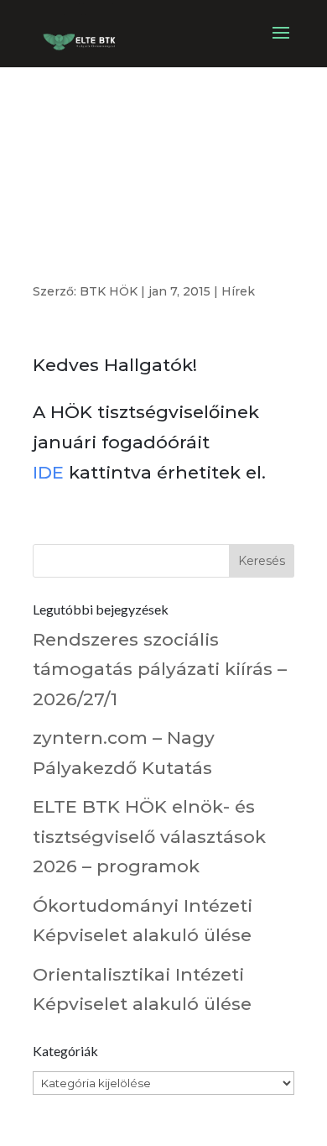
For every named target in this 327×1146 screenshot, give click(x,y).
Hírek (238, 291)
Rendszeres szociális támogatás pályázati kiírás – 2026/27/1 (160, 669)
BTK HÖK (109, 291)
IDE (48, 472)
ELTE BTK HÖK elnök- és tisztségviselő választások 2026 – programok (149, 836)
